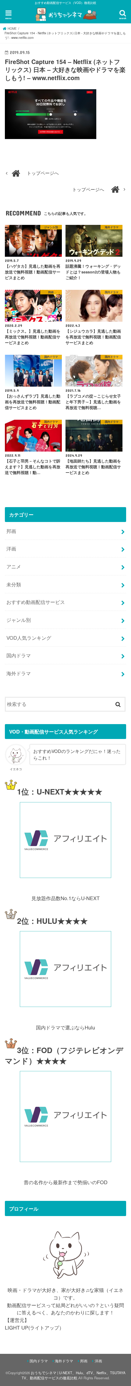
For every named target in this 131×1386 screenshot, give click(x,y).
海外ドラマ (18, 673)
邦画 (11, 530)
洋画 (11, 548)
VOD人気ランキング (28, 637)
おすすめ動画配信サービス (35, 601)
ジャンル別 (18, 619)
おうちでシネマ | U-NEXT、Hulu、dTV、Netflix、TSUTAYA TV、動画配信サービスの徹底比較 (74, 1375)
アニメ (13, 566)
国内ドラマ (18, 655)
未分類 (13, 584)
